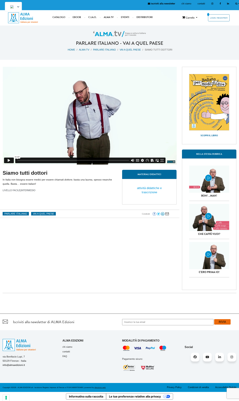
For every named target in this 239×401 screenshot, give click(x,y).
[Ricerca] (237, 3)
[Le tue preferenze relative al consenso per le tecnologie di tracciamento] (6, 397)
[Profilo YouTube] (207, 357)
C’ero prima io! (209, 272)
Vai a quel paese (143, 43)
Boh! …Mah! (209, 196)
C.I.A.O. (92, 17)
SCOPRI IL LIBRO (209, 135)
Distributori (144, 17)
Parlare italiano (97, 43)
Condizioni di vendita (198, 387)
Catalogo (58, 17)
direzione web (100, 387)
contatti (201, 3)
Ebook (77, 17)
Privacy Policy (174, 387)
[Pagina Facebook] (220, 3)
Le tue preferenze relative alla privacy (135, 396)
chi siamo (186, 3)
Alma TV (109, 17)
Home (71, 49)
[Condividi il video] (167, 213)
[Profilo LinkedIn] (228, 3)
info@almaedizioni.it (14, 365)
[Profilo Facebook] (195, 357)
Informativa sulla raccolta (86, 396)
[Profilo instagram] (212, 3)
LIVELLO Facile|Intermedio (19, 190)
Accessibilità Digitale (225, 387)
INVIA (222, 321)
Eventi (125, 17)
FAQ (64, 356)
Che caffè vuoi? (209, 234)
